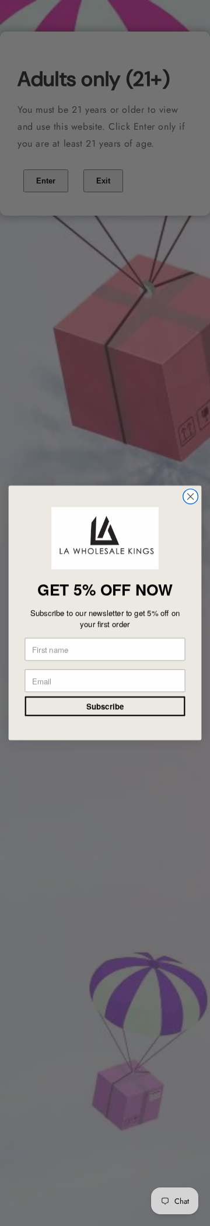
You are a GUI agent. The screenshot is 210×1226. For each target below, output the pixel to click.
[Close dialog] (190, 496)
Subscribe (105, 706)
